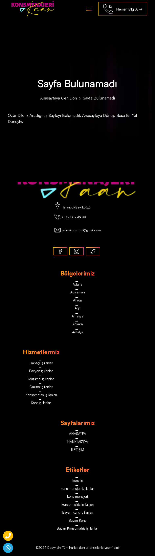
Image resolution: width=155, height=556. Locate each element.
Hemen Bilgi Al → (127, 9)
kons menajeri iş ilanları (77, 488)
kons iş (77, 480)
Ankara (77, 324)
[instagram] (76, 251)
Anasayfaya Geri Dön (58, 98)
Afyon (77, 300)
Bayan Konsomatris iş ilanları (77, 528)
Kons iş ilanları (41, 403)
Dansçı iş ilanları (41, 363)
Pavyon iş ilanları (41, 371)
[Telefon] (8, 536)
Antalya (77, 332)
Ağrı (78, 308)
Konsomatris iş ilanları (41, 395)
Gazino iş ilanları (41, 387)
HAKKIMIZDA (77, 442)
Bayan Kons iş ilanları (77, 512)
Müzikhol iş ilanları (41, 379)
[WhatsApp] (8, 548)
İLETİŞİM (77, 449)
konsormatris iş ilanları (78, 504)
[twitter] (93, 251)
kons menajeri (77, 496)
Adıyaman (77, 292)
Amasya (77, 316)
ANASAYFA (77, 433)
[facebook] (60, 251)
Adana (77, 284)
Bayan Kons (77, 520)
